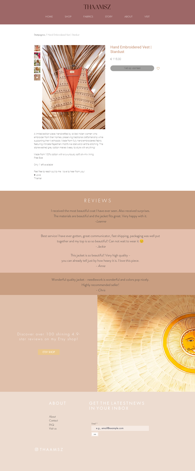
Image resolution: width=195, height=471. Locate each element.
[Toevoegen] (158, 68)
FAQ (51, 425)
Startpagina (39, 34)
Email (94, 424)
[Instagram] (36, 449)
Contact (53, 420)
